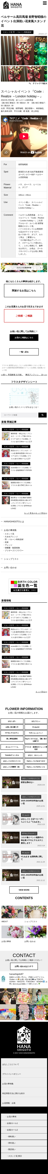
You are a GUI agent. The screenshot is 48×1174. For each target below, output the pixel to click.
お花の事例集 (10, 530)
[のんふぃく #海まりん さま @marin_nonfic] (40, 996)
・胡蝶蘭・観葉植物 (11, 548)
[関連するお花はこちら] (24, 296)
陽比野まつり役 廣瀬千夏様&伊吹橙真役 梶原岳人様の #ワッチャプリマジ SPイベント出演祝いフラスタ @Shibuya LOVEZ (21, 503)
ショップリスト (11, 559)
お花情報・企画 (8, 1103)
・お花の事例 (10, 1117)
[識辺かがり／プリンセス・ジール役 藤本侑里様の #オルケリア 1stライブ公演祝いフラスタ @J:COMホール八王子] (6, 456)
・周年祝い (11, 1143)
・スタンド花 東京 (14, 1156)
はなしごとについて (10, 1064)
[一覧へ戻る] (24, 355)
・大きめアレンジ (10, 537)
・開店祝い (11, 1149)
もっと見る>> (30, 513)
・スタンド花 (8, 534)
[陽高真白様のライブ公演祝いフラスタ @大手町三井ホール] (6, 489)
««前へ (12, 375)
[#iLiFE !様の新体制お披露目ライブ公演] (8, 1012)
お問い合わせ (10, 567)
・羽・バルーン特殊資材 (13, 539)
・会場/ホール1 (11, 1123)
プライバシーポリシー (11, 1074)
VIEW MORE (24, 890)
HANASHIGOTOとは (14, 521)
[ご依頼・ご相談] (24, 322)
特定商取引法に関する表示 (13, 1093)
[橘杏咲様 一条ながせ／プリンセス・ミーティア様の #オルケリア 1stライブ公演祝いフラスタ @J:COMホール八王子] (6, 439)
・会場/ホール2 (11, 1130)
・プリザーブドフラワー (13, 550)
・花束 (6, 542)
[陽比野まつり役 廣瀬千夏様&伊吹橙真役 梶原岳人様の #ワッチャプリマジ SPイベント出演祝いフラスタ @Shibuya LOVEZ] (6, 504)
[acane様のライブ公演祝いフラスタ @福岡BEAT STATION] (6, 474)
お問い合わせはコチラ (24, 966)
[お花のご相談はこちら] (24, 340)
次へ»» (36, 375)
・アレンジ (7, 545)
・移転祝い (11, 1136)
